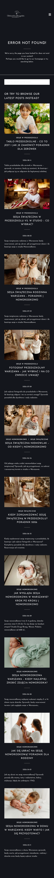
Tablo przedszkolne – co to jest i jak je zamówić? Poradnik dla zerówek (27, 145)
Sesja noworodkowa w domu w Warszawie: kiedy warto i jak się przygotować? (27, 830)
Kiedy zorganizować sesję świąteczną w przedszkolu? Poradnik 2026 (27, 518)
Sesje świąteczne (39, 439)
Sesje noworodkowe (16, 439)
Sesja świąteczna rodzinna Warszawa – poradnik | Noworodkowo (27, 296)
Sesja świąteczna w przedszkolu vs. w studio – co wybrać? (27, 221)
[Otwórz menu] (50, 14)
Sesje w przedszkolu (27, 138)
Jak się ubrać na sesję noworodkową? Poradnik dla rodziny (27, 754)
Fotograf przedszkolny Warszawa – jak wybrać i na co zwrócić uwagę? (27, 371)
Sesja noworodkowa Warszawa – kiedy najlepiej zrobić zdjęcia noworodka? (27, 679)
